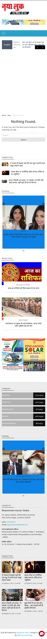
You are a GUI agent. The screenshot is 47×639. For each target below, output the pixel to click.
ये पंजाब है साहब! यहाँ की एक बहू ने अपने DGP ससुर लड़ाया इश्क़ (27, 164)
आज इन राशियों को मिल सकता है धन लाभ (23, 288)
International (26, 476)
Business (18, 476)
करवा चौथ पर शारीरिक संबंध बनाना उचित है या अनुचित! (27, 172)
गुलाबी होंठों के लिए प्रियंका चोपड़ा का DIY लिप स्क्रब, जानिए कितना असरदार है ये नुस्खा (23, 235)
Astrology (19, 285)
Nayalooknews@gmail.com (17, 524)
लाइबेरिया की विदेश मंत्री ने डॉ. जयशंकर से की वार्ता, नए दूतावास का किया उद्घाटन (33, 44)
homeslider (26, 285)
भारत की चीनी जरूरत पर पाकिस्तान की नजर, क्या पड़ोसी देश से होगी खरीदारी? (23, 480)
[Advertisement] (23, 81)
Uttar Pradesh (23, 320)
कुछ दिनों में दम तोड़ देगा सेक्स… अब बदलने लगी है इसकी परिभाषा (33, 605)
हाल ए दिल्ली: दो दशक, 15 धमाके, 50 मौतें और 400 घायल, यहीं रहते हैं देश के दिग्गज (26, 181)
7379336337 (10, 522)
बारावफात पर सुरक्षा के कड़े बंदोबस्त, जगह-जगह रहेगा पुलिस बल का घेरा (23, 324)
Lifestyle (23, 231)
